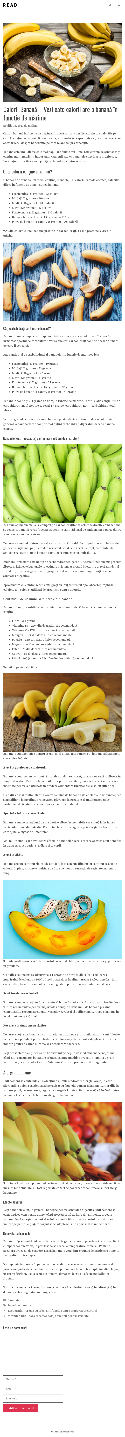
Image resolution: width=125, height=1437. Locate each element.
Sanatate (14, 1300)
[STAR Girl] (10, 5)
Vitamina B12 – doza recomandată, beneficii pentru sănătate (48, 1316)
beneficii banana (19, 1305)
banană (18, 133)
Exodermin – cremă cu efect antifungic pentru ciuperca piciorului (52, 1311)
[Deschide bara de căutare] (109, 5)
